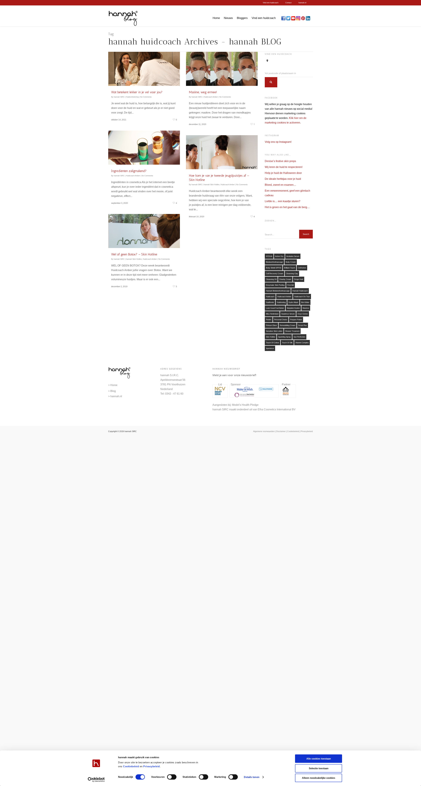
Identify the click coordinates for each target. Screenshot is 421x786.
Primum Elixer (271, 325)
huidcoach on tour (302, 297)
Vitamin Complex (302, 343)
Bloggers (242, 18)
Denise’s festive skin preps (280, 161)
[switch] (171, 777)
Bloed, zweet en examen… (280, 184)
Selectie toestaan (318, 768)
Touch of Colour (272, 343)
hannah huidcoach (300, 291)
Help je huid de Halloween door (283, 173)
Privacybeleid (151, 766)
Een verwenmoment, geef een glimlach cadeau (287, 193)
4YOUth (269, 256)
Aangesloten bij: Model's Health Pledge (235, 404)
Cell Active (302, 268)
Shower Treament (292, 331)
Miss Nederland (272, 314)
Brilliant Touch (289, 268)
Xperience (270, 348)
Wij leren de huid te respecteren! (283, 167)
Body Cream (291, 262)
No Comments (146, 97)
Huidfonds (270, 302)
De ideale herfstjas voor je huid (283, 178)
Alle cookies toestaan (318, 758)
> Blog (112, 391)
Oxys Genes (302, 314)
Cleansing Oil (271, 279)
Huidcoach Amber (211, 97)
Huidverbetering (132, 97)
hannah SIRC (119, 97)
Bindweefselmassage (274, 262)
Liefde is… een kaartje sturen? (282, 201)
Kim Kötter (305, 302)
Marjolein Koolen (293, 308)
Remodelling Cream (287, 325)
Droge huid (298, 279)
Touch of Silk (287, 343)
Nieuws (228, 18)
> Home (112, 385)
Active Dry (279, 256)
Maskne (306, 308)
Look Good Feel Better (275, 308)
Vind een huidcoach (270, 3)
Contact (288, 3)
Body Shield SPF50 (273, 268)
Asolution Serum (292, 256)
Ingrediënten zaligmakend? (129, 171)
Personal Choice (280, 320)
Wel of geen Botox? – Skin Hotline (134, 254)
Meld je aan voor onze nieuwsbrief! (234, 375)
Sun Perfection (299, 337)
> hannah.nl (115, 396)
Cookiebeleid (131, 766)
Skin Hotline (270, 337)
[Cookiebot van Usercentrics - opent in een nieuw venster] (96, 779)
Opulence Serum (288, 314)
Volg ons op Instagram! (278, 141)
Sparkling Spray (284, 337)
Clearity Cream (285, 279)
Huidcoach (270, 297)
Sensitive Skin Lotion (274, 331)
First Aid (290, 285)
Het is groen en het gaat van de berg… (287, 207)
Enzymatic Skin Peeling (275, 285)
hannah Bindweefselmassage (278, 291)
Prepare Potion (296, 320)
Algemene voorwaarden (264, 431)
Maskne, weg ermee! (203, 92)
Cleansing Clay (292, 273)
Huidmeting (281, 302)
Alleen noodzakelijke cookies (318, 777)
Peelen (268, 320)
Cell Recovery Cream (274, 273)
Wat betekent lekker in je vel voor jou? (136, 92)
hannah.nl (302, 3)
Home (216, 18)
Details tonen (251, 777)
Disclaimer (281, 431)
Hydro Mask (293, 302)
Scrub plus (302, 325)
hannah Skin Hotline (212, 185)
